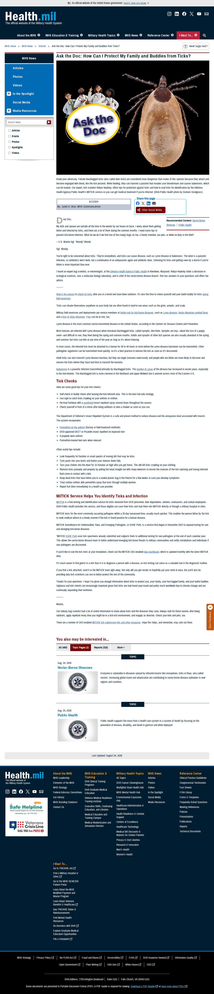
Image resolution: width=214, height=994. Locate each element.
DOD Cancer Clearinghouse (129, 783)
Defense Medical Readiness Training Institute (98, 799)
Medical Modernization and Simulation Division (98, 824)
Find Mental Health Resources (62, 919)
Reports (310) (101, 647)
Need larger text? (198, 46)
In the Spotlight (23, 94)
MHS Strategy (60, 787)
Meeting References (189, 807)
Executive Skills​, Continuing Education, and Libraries (98, 808)
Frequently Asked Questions (193, 802)
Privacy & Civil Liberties (128, 840)
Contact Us (58, 807)
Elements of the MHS (63, 783)
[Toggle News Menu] (141, 35)
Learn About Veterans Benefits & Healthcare (64, 903)
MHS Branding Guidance (65, 802)
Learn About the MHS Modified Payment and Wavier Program (64, 893)
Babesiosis (61, 369)
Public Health (185, 225)
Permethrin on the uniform (72, 427)
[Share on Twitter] (143, 203)
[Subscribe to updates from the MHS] (207, 15)
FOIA (131, 957)
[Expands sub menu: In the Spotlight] (9, 94)
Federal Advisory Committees (67, 792)
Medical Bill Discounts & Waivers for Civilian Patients (130, 833)
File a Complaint (61, 939)
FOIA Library (186, 792)
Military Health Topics (102, 35)
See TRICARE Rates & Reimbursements (64, 911)
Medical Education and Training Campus (96, 816)
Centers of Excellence (127, 822)
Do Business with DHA (64, 926)
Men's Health (122, 849)
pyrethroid (88, 402)
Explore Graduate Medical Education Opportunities (65, 932)
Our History (58, 797)
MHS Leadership (61, 778)
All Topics (121, 778)
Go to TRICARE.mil (62, 868)
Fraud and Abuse (90, 957)
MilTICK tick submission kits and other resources (116, 622)
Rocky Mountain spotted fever (193, 312)
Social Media (21, 102)
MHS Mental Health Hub (128, 792)
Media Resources (25, 111)
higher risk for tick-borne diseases (136, 312)
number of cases (145, 369)
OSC (149, 964)
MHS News (131, 35)
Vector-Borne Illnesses (75, 667)
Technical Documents (190, 831)
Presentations (186, 816)
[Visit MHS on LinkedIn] (177, 15)
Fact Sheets (186, 787)
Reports (183, 826)
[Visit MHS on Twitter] (192, 15)
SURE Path (71, 536)
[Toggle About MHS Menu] (39, 35)
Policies (183, 812)
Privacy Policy (44, 957)
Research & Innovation (127, 845)
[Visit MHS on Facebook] (184, 15)
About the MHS (26, 35)
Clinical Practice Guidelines (193, 778)
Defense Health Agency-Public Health (128, 271)
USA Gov (111, 964)
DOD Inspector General (154, 957)
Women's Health (124, 854)
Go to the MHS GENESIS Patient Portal (65, 883)
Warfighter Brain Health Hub (130, 787)
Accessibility (113, 957)
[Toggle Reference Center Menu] (172, 35)
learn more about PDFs (172, 986)
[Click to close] (210, 607)
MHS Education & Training (62, 35)
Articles (18, 68)
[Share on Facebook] (138, 203)
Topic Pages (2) (81, 647)
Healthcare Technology (127, 827)
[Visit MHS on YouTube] (199, 15)
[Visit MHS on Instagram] (169, 15)
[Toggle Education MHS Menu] (81, 35)
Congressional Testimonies (193, 783)
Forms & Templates (189, 797)
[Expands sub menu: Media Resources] (9, 111)
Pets (88, 317)
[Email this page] (154, 203)
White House (131, 964)
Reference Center (159, 35)
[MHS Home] (26, 784)
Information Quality (184, 957)
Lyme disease (170, 312)
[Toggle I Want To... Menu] (196, 35)
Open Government (68, 964)
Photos (18, 77)
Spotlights (17, 147)
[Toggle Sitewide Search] (204, 35)
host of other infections (73, 317)
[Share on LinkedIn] (148, 203)
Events (15, 136)
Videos (17, 85)
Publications (186, 821)
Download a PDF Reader (143, 986)
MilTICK (60, 502)
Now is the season (65, 294)
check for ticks (85, 294)
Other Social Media (152, 210)
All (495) (63, 647)
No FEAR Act (66, 957)
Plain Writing (92, 964)
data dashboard (151, 552)
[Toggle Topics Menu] (118, 35)
